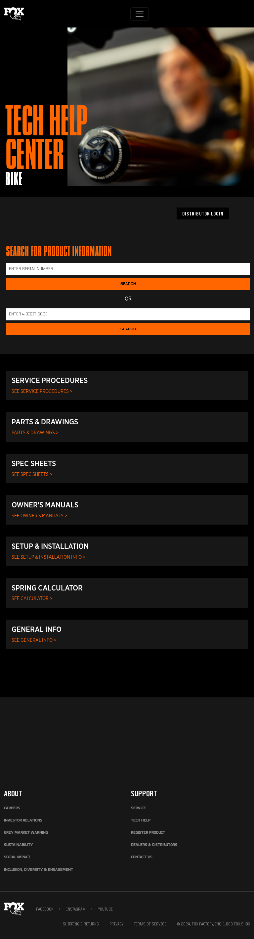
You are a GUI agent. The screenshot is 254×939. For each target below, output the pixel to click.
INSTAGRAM (76, 910)
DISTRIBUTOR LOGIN (202, 214)
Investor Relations (23, 820)
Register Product (148, 833)
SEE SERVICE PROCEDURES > (42, 391)
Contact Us (141, 857)
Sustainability (18, 845)
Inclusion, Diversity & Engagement (38, 870)
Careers (12, 808)
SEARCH (128, 284)
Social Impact (17, 857)
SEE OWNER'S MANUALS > (39, 515)
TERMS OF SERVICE (150, 924)
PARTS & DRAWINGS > (35, 432)
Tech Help (140, 820)
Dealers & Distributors (154, 845)
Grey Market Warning (26, 833)
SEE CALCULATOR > (32, 598)
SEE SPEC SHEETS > (32, 474)
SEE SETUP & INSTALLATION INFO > (48, 557)
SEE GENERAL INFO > (34, 640)
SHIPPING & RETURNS (81, 924)
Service (138, 808)
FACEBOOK (45, 910)
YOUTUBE (105, 910)
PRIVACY (116, 924)
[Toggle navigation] (139, 14)
